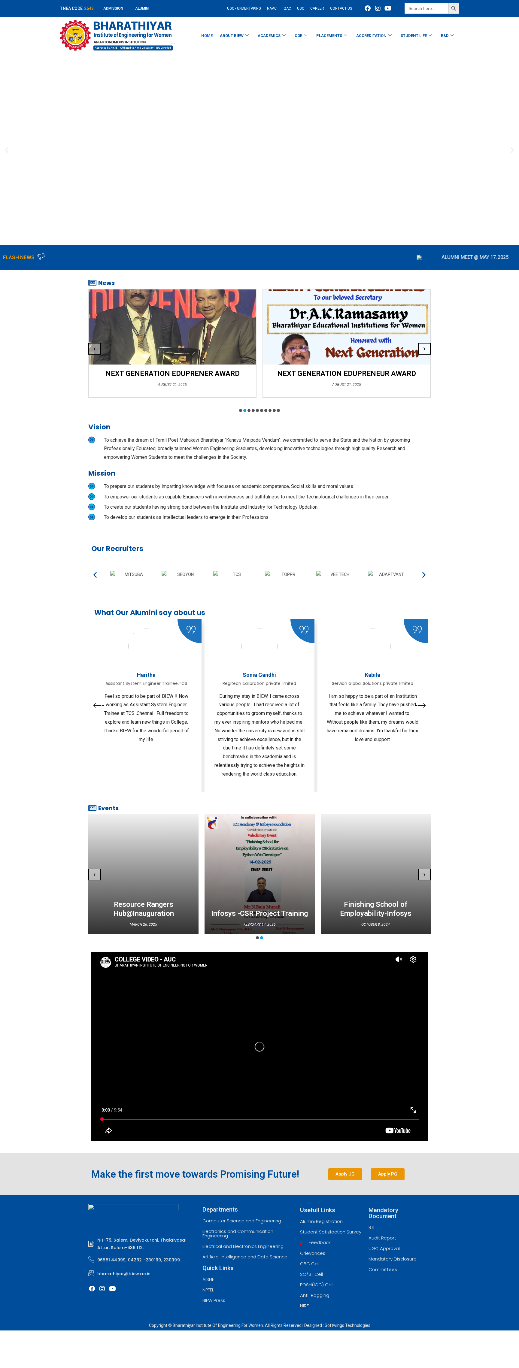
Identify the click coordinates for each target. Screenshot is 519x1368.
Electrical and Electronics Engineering (243, 1246)
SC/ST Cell (311, 1274)
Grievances (312, 1253)
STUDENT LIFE (414, 35)
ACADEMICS (269, 35)
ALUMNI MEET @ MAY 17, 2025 (377, 257)
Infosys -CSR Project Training (259, 913)
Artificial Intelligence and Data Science (244, 1257)
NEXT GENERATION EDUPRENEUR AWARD (172, 373)
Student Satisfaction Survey (330, 1232)
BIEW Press (213, 1300)
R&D (445, 35)
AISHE (208, 1279)
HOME (207, 35)
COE (298, 35)
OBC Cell (310, 1264)
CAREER (317, 8)
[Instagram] (377, 8)
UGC (300, 8)
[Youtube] (388, 8)
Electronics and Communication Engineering (237, 1233)
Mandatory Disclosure (393, 1259)
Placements (329, 35)
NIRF (304, 1306)
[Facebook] (367, 8)
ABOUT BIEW (232, 35)
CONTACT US (341, 8)
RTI (371, 1227)
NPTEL (208, 1290)
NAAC (272, 8)
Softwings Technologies (347, 1325)
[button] (7, 150)
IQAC (287, 8)
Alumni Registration (321, 1221)
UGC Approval (384, 1248)
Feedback (319, 1242)
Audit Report (382, 1238)
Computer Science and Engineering (241, 1221)
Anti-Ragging (314, 1295)
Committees (383, 1269)
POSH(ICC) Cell (316, 1285)
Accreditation (371, 35)
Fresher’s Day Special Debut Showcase (346, 373)
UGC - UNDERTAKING (244, 8)
